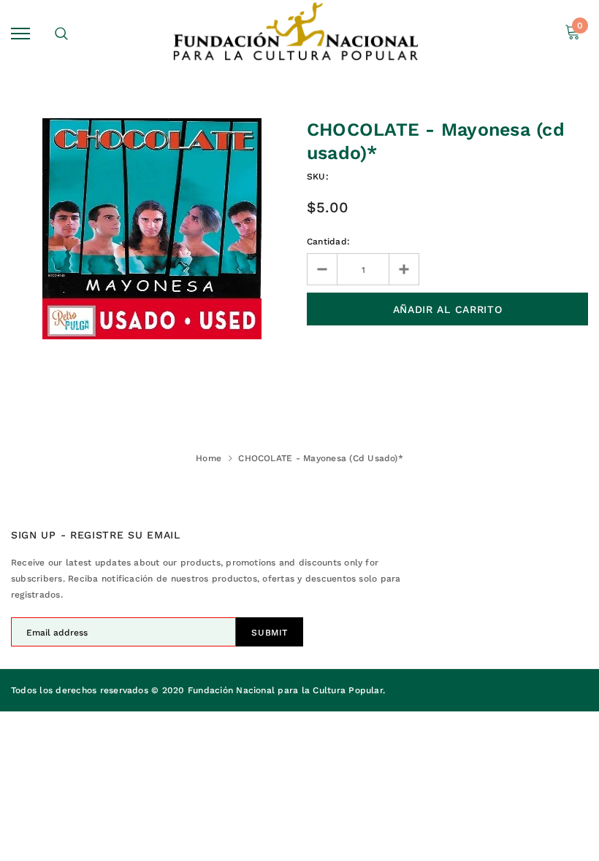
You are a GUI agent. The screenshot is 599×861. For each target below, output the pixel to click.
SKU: (318, 176)
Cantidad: (328, 241)
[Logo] (297, 33)
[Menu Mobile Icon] (20, 33)
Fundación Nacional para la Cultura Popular (285, 690)
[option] (151, 228)
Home (208, 458)
